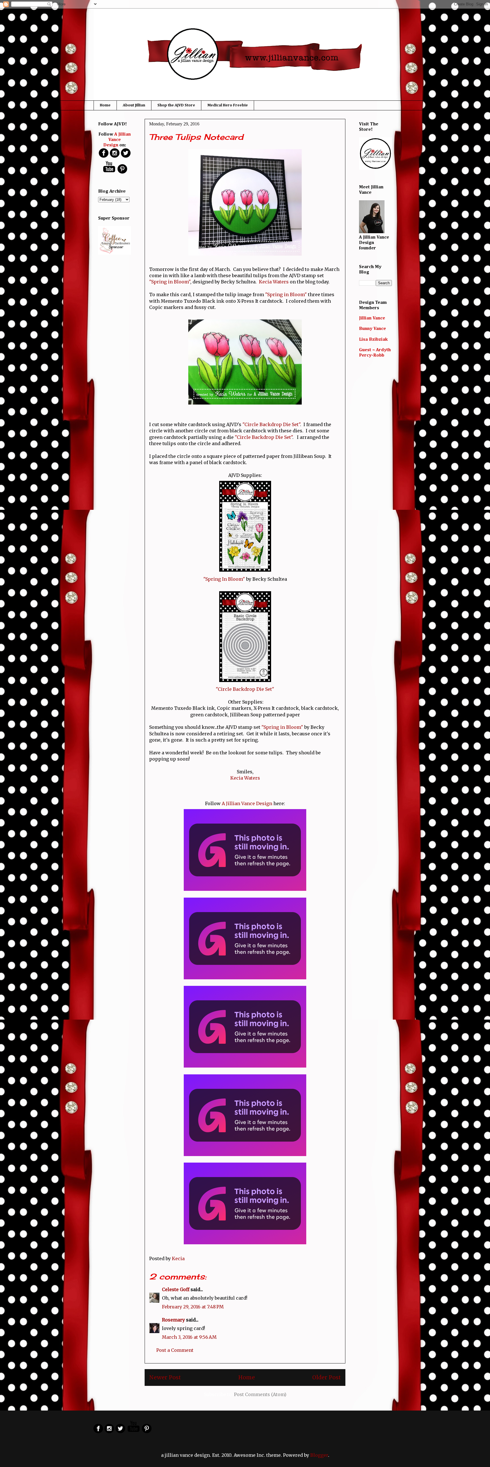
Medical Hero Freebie (227, 105)
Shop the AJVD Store (176, 105)
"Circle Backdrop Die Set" (271, 424)
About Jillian (134, 105)
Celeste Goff (175, 1289)
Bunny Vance (372, 329)
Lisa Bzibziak (373, 339)
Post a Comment (174, 1350)
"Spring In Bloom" (224, 579)
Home (105, 105)
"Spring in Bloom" (169, 282)
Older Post (326, 1377)
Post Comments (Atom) (260, 1394)
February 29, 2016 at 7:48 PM (193, 1307)
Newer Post (165, 1377)
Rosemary (173, 1320)
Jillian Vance (372, 318)
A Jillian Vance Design (247, 803)
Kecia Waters (274, 282)
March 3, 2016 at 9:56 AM (189, 1337)
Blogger (319, 1455)
